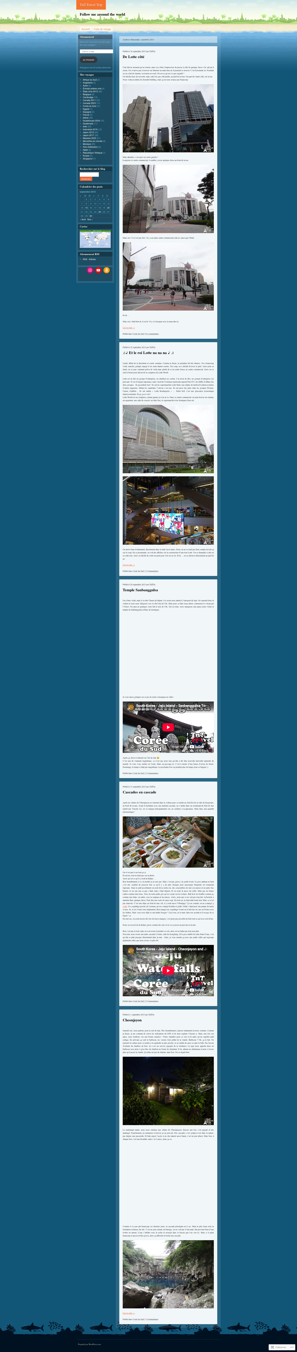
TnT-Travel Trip (91, 4)
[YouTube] (98, 270)
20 (108, 207)
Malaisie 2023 (89, 138)
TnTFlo (152, 51)
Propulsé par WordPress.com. (89, 1344)
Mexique (87, 143)
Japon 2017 (88, 135)
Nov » (90, 219)
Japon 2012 (88, 132)
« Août (83, 219)
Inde (85, 126)
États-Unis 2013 (90, 91)
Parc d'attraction (90, 146)
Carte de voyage (102, 29)
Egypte (86, 108)
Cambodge (88, 97)
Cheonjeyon (132, 1020)
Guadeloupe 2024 (91, 120)
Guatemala (88, 123)
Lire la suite (129, 327)
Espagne (87, 111)
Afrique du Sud (90, 79)
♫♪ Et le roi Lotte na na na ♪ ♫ (148, 352)
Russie (86, 155)
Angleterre (88, 82)
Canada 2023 (89, 103)
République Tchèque (92, 152)
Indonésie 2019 (90, 129)
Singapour (88, 158)
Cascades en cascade (139, 792)
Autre (85, 85)
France (86, 114)
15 (86, 207)
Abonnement (87, 37)
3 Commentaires (151, 1319)
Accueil (85, 29)
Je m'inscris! (88, 59)
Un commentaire (152, 333)
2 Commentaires (151, 571)
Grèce (86, 117)
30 (91, 215)
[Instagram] (90, 270)
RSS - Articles (89, 259)
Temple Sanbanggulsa (140, 590)
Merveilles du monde (92, 140)
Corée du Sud (138, 333)
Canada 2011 (89, 100)
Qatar (85, 149)
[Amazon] (106, 270)
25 (99, 211)
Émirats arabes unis (92, 88)
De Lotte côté (133, 56)
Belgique (87, 94)
